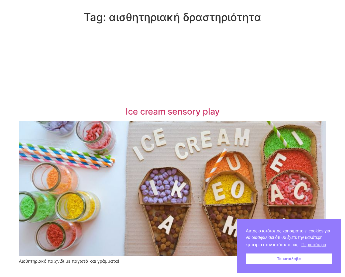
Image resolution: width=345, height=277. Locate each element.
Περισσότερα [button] (313, 244)
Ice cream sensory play (173, 111)
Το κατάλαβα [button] (289, 258)
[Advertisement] (172, 66)
